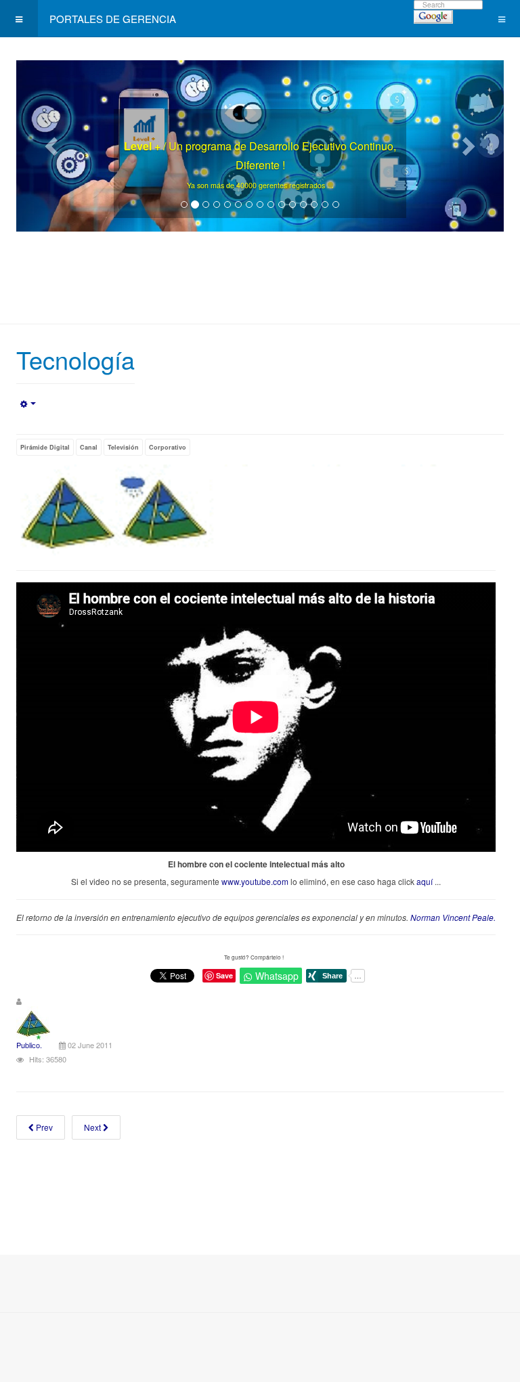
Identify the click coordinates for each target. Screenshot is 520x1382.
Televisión (123, 447)
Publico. (29, 1044)
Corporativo (167, 447)
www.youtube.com (254, 881)
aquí (424, 881)
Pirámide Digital (45, 447)
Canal (89, 447)
